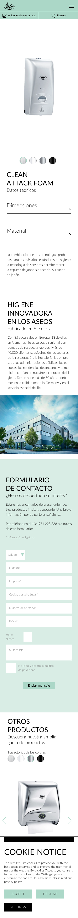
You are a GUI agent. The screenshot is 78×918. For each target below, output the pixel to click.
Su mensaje (16, 650)
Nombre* (15, 567)
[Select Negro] (52, 160)
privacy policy (13, 881)
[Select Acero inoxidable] (23, 160)
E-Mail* (14, 621)
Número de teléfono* (22, 608)
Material (16, 231)
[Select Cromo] (42, 160)
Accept (18, 894)
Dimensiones (22, 205)
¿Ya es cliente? (10, 637)
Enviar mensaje (39, 685)
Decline (50, 894)
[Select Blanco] (33, 160)
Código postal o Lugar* (23, 594)
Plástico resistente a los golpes (28, 236)
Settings (18, 907)
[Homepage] (9, 6)
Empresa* (15, 581)
